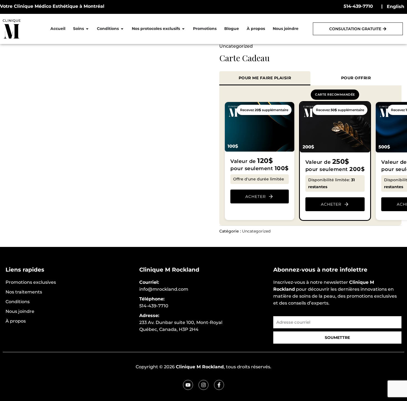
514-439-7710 (358, 6)
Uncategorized (236, 46)
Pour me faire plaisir (265, 77)
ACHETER (255, 196)
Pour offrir (356, 77)
